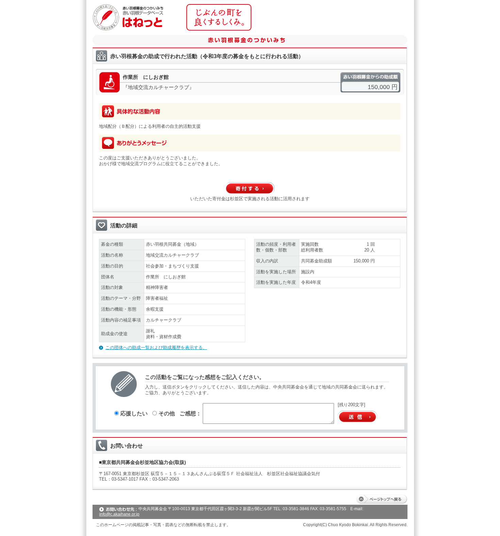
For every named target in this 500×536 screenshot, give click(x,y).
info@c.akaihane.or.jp (119, 514)
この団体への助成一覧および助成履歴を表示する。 (156, 347)
